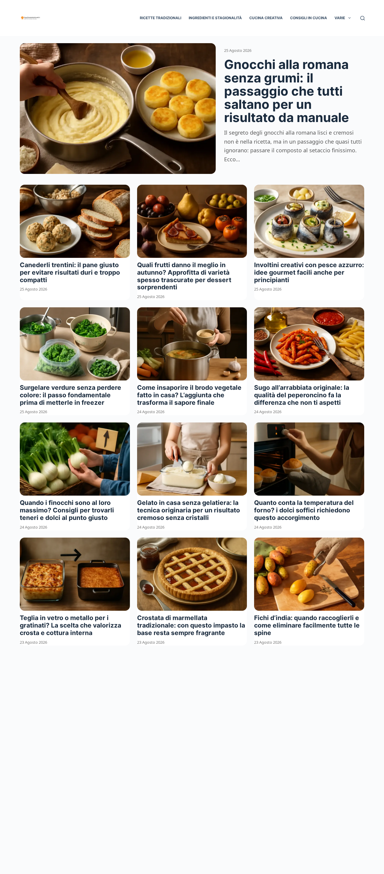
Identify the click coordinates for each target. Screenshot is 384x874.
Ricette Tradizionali (160, 18)
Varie (339, 18)
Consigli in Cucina (308, 18)
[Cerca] (362, 18)
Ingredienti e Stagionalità (215, 18)
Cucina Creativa (266, 18)
